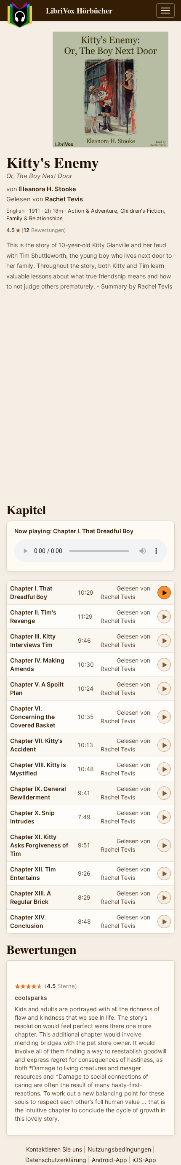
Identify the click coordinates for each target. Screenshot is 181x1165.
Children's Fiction (142, 211)
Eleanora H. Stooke (47, 189)
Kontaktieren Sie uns (54, 1149)
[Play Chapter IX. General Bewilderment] (164, 793)
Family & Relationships (34, 218)
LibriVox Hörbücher (79, 10)
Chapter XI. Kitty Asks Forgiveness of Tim (39, 845)
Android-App (109, 1159)
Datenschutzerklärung (55, 1159)
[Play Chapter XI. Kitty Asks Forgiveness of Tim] (164, 845)
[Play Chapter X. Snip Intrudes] (164, 817)
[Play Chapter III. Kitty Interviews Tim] (164, 640)
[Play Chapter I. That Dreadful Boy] (164, 592)
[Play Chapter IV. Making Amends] (164, 664)
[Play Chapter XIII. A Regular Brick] (164, 897)
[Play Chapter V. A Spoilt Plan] (164, 688)
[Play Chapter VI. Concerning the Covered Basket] (164, 717)
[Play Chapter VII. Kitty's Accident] (164, 745)
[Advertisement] (90, 399)
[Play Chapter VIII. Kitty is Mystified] (164, 769)
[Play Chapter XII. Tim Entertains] (164, 873)
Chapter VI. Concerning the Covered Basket (32, 717)
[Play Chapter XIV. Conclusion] (164, 921)
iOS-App (144, 1159)
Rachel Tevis (64, 199)
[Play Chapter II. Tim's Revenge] (164, 616)
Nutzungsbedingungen (119, 1149)
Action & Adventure (92, 211)
